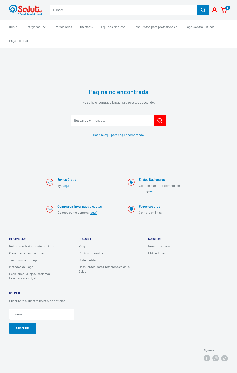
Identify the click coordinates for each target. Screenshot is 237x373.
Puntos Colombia (91, 253)
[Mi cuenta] (214, 9)
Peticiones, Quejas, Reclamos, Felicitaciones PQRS (30, 276)
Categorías (33, 27)
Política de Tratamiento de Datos (32, 246)
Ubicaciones (157, 253)
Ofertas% (86, 27)
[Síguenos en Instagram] (215, 358)
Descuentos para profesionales (155, 27)
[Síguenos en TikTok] (224, 358)
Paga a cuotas (19, 41)
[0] (224, 10)
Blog (82, 246)
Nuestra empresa (160, 246)
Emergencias (63, 27)
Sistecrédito (87, 260)
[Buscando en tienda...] (160, 120)
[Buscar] (203, 10)
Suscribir (22, 328)
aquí (66, 186)
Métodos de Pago (21, 267)
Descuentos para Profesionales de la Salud (104, 269)
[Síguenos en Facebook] (207, 358)
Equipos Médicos (113, 27)
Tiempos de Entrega (23, 260)
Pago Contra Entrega (199, 27)
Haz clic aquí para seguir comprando (118, 135)
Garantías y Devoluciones (27, 253)
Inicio (13, 27)
